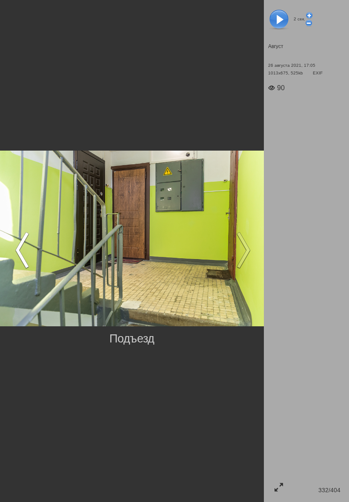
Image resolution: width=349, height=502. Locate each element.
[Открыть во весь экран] (278, 487)
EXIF (318, 73)
